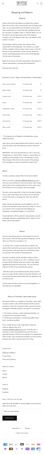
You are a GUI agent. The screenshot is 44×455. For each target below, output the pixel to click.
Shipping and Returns (8, 353)
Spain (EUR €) (16, 428)
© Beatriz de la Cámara (22, 433)
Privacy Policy (6, 356)
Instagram (5, 389)
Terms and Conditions (9, 359)
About (4, 371)
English (27, 428)
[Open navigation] (3, 3)
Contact (4, 374)
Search (4, 377)
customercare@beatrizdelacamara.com (26, 180)
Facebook (5, 392)
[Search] (38, 3)
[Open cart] (41, 3)
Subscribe (9, 418)
